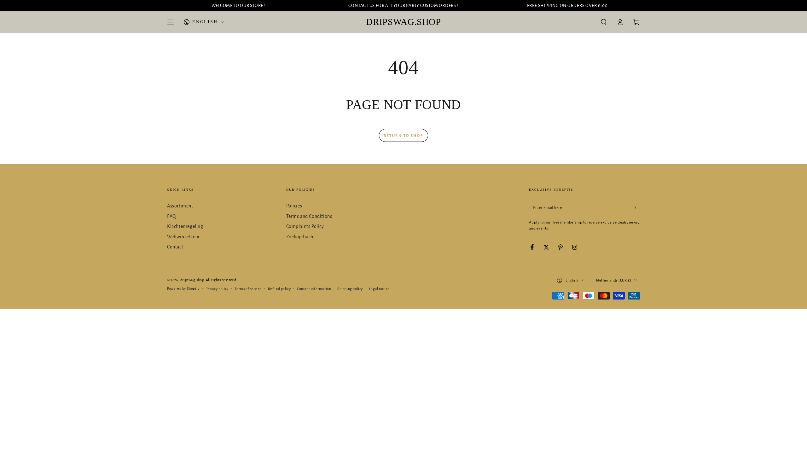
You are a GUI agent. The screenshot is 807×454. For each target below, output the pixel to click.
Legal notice (379, 289)
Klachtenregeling (185, 226)
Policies (294, 205)
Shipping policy (350, 289)
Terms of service (248, 289)
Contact (175, 246)
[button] (603, 22)
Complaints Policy (305, 226)
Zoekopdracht (300, 236)
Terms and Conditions (309, 216)
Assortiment (180, 205)
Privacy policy (217, 289)
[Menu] (170, 22)
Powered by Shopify (183, 288)
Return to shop (403, 136)
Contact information (314, 289)
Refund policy (279, 289)
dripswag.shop (192, 280)
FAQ (171, 216)
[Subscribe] (636, 208)
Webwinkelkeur (183, 236)
